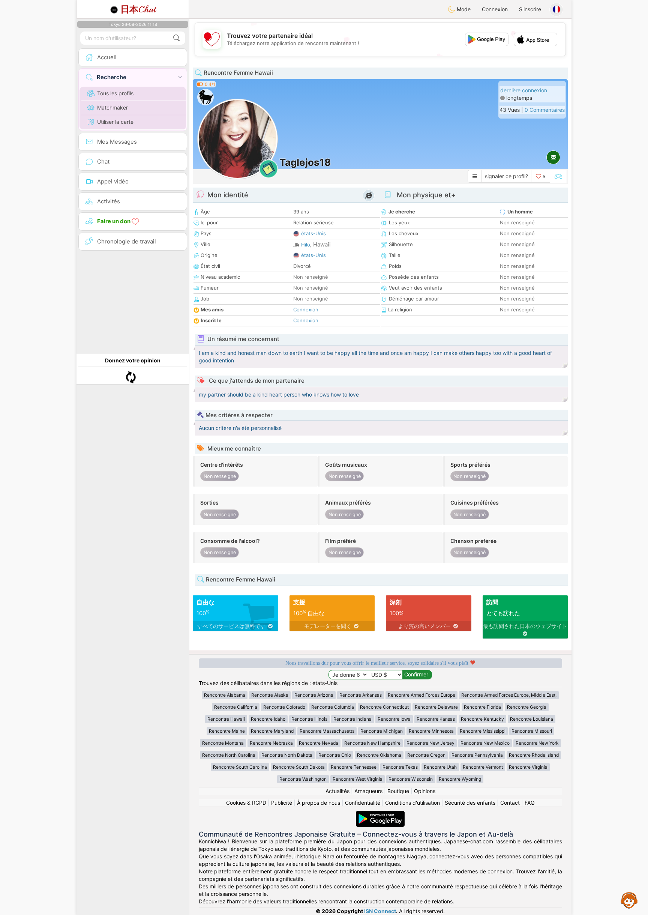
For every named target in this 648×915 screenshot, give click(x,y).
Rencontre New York (537, 743)
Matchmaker (112, 107)
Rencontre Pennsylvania (477, 755)
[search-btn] (176, 38)
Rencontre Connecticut (384, 707)
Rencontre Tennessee (353, 767)
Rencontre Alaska (269, 695)
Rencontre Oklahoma (379, 755)
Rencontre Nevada (318, 743)
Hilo (305, 245)
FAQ (530, 802)
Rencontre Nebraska (271, 743)
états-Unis (313, 233)
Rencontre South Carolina (240, 767)
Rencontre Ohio (334, 755)
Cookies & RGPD (246, 802)
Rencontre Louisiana (531, 719)
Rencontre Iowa (394, 719)
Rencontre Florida (482, 707)
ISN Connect (380, 911)
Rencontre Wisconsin (410, 779)
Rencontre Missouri (532, 731)
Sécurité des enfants (470, 802)
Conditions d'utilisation (412, 802)
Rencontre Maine (227, 731)
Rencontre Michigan (381, 731)
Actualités (338, 791)
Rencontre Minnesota (431, 731)
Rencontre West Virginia (357, 779)
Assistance (629, 900)
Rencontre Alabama (224, 695)
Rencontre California (235, 707)
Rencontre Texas (400, 767)
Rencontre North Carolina (228, 755)
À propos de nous (318, 802)
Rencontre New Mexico (485, 743)
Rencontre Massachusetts (327, 731)
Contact (510, 802)
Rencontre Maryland (272, 731)
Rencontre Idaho (268, 719)
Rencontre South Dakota (299, 767)
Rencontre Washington (303, 779)
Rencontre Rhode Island (534, 755)
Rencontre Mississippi (483, 731)
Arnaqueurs (368, 791)
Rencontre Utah (440, 767)
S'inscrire (530, 9)
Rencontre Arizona (313, 695)
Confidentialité (362, 802)
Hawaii (322, 244)
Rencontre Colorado (284, 707)
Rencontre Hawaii (226, 719)
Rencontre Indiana (352, 719)
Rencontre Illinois (309, 719)
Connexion (495, 9)
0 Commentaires (545, 110)
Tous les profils (115, 93)
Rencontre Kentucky (482, 719)
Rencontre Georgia (526, 707)
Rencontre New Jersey (430, 743)
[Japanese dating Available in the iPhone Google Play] (380, 814)
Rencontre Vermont (483, 767)
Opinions (424, 791)
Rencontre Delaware (436, 707)
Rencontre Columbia (332, 707)
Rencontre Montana (223, 743)
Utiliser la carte (115, 122)
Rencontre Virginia (528, 767)
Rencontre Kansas (436, 719)
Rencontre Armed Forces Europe (421, 695)
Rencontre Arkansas (360, 695)
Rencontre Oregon (426, 755)
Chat (138, 9)
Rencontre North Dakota (286, 755)
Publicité (281, 802)
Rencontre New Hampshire (372, 743)
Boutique (398, 791)
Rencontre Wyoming (460, 779)
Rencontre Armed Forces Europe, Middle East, (508, 695)
